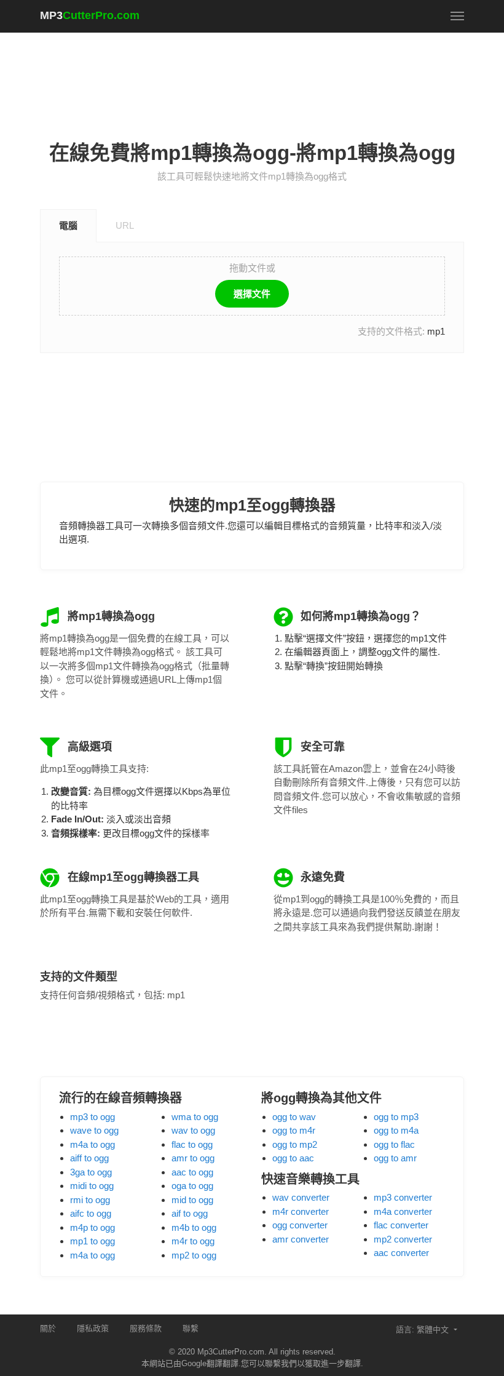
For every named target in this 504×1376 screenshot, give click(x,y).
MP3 (90, 15)
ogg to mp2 (294, 1144)
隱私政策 (93, 1328)
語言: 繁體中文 (423, 1329)
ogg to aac (293, 1158)
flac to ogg (192, 1144)
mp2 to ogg (193, 1255)
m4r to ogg (193, 1241)
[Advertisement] (263, 74)
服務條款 (146, 1328)
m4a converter (403, 1211)
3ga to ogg (91, 1172)
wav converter (300, 1197)
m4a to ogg (92, 1144)
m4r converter (300, 1211)
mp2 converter (403, 1239)
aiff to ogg (89, 1158)
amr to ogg (193, 1158)
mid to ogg (192, 1200)
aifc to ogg (90, 1213)
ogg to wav (294, 1117)
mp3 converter (403, 1197)
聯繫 (191, 1328)
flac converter (401, 1225)
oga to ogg (192, 1185)
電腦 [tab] (68, 225)
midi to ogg (92, 1185)
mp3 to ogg (92, 1117)
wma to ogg (194, 1117)
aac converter (401, 1252)
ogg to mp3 (396, 1117)
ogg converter (300, 1225)
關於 (48, 1328)
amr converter (300, 1239)
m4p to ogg (92, 1227)
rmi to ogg (90, 1200)
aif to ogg (189, 1213)
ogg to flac (394, 1144)
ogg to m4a (396, 1130)
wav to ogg (193, 1130)
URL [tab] (125, 225)
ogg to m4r (293, 1130)
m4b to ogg (193, 1227)
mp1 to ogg (92, 1241)
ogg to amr (395, 1158)
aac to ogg (192, 1172)
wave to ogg (94, 1130)
